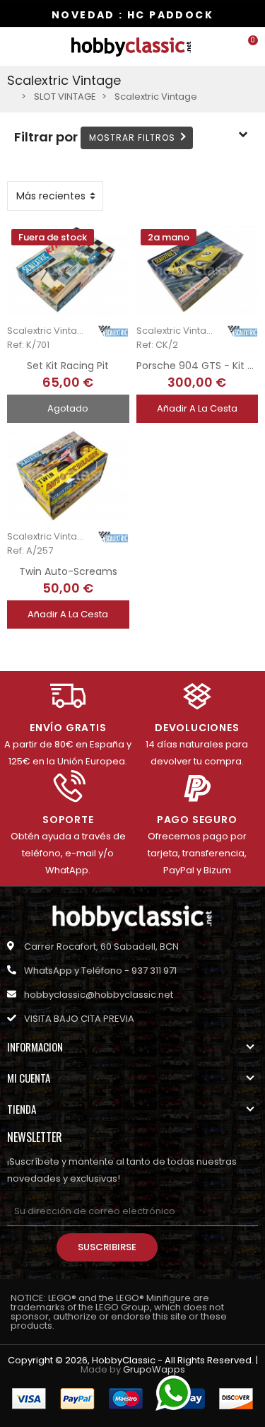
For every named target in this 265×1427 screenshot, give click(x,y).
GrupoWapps (154, 1369)
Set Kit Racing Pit (68, 366)
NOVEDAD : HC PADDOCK (132, 15)
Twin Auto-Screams (68, 571)
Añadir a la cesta (197, 408)
